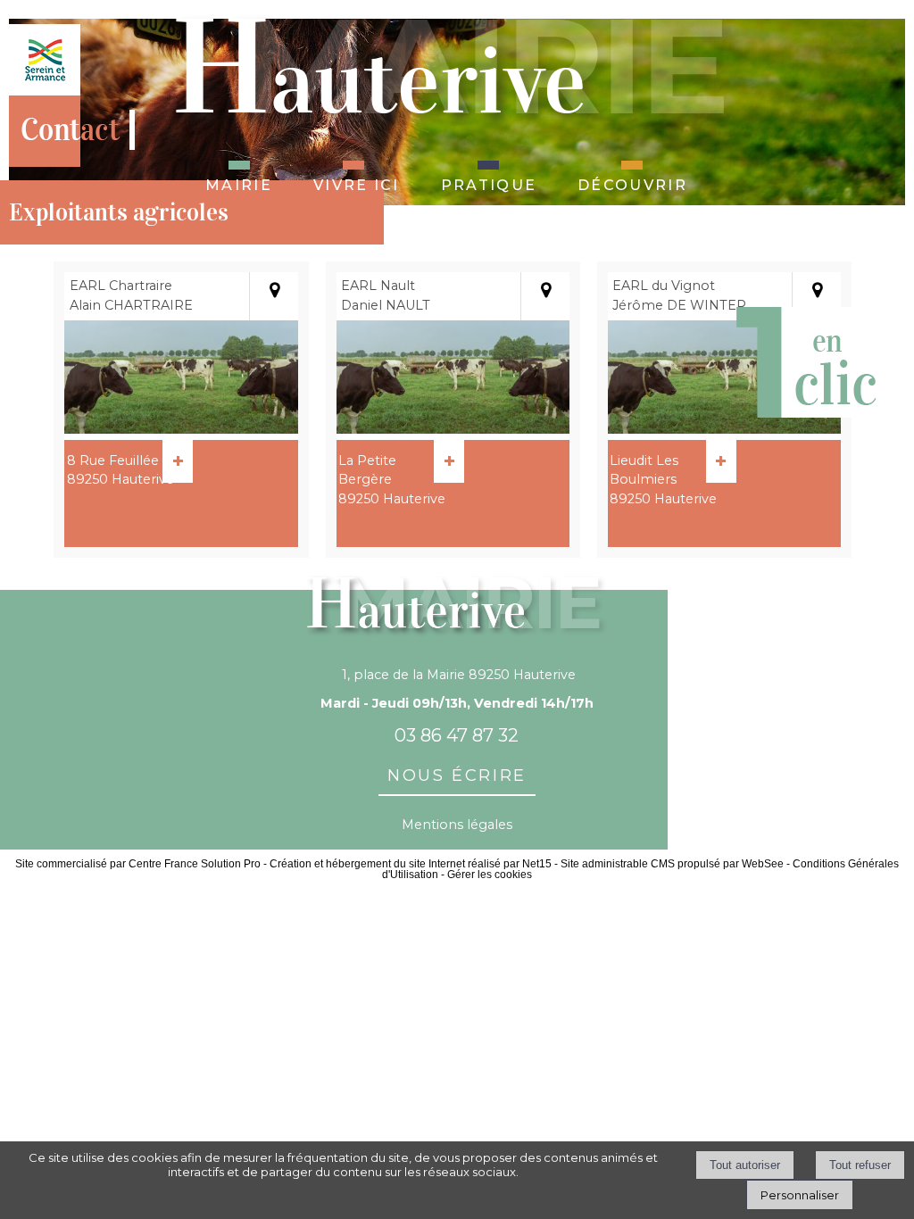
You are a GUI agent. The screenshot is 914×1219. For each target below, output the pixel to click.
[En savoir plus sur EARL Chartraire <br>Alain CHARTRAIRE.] (177, 461)
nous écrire (457, 773)
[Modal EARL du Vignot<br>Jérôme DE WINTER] (725, 429)
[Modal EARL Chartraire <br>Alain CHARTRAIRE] (181, 429)
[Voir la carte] (273, 296)
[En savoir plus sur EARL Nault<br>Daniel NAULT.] (449, 461)
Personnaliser (799, 1195)
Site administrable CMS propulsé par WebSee (672, 863)
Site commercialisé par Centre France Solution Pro (138, 863)
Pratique (488, 182)
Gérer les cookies (489, 874)
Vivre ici (356, 182)
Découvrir (632, 182)
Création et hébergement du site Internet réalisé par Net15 (411, 863)
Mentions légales (457, 825)
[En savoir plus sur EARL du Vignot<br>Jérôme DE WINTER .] (721, 461)
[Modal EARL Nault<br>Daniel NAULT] (453, 429)
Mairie (238, 182)
